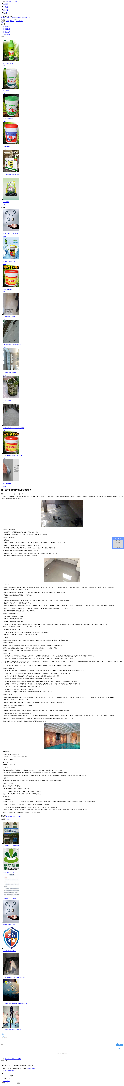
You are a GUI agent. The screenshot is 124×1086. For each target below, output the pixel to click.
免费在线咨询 (6, 1081)
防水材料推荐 (6, 31)
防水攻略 (5, 10)
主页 (7, 21)
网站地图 (29, 1068)
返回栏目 (3, 22)
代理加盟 (5, 7)
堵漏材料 (5, 6)
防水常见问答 (6, 28)
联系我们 (5, 12)
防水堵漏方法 (19, 21)
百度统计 (34, 1068)
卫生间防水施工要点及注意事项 (13, 816)
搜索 (16, 19)
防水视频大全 (6, 29)
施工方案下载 (6, 34)
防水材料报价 (6, 26)
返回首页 (5, 3)
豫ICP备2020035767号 (8, 1070)
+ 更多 (7, 819)
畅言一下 (120, 1044)
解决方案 (5, 9)
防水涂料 (5, 4)
